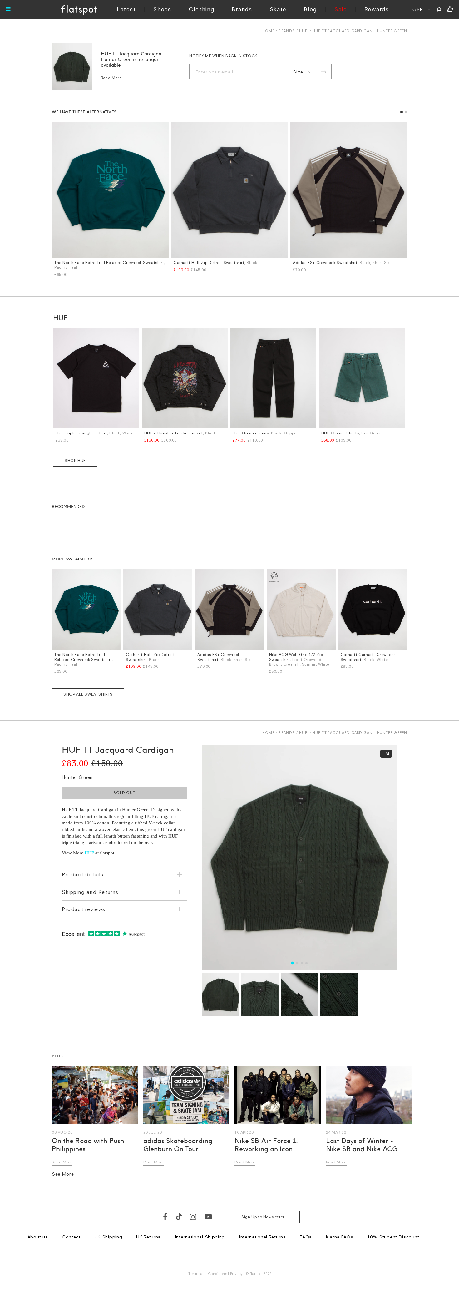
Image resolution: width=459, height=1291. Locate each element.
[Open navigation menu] (8, 9)
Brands (242, 9)
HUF (303, 31)
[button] (401, 112)
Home (268, 31)
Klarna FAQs (339, 1236)
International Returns (262, 1236)
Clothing (202, 9)
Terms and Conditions (207, 1274)
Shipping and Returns (90, 892)
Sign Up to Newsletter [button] (262, 1216)
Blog (310, 9)
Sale (340, 9)
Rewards (376, 9)
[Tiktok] (178, 1216)
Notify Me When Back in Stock (223, 55)
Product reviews (84, 909)
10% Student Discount (393, 1236)
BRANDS (287, 31)
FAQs (306, 1236)
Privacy (236, 1274)
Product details (83, 874)
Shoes (162, 9)
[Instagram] (193, 1216)
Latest (126, 9)
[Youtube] (209, 1216)
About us (37, 1236)
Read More (111, 77)
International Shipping (200, 1236)
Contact (71, 1236)
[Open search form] (439, 9)
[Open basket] (450, 9)
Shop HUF (75, 460)
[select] (301, 72)
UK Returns (148, 1236)
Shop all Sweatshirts (88, 694)
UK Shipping (108, 1236)
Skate (278, 9)
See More (63, 1174)
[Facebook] (165, 1216)
